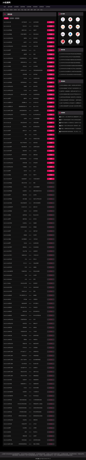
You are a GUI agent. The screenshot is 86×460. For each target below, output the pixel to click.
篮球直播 (10, 6)
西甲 (32, 9)
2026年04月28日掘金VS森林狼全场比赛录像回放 (71, 59)
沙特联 (10, 202)
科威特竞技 (24, 271)
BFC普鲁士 (35, 303)
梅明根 (34, 295)
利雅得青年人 (24, 383)
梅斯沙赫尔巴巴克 (37, 190)
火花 (26, 279)
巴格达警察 (35, 263)
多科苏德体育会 (23, 110)
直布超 (10, 42)
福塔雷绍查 (24, 154)
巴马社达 (25, 347)
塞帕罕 (34, 30)
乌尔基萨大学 (24, 367)
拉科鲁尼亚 (35, 243)
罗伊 (34, 319)
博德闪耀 (25, 435)
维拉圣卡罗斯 (24, 375)
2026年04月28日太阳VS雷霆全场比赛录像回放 (70, 62)
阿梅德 (34, 227)
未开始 (50, 182)
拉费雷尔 (35, 367)
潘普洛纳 (35, 419)
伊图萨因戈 (35, 351)
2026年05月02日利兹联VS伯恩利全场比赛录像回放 (71, 65)
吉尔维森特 (24, 239)
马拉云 (25, 186)
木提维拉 (25, 419)
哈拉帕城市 (24, 178)
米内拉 (34, 166)
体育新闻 (35, 6)
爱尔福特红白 (36, 311)
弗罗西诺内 (24, 50)
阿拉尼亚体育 (24, 122)
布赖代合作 (24, 291)
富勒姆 (25, 235)
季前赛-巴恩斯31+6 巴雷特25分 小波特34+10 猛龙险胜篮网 (73, 122)
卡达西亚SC (36, 391)
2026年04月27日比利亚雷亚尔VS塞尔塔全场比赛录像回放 (73, 74)
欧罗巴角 (35, 42)
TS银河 (35, 331)
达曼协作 (25, 379)
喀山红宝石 (35, 215)
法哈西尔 (25, 391)
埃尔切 (25, 170)
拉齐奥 (34, 194)
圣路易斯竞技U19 (23, 106)
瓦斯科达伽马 (36, 146)
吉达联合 (25, 223)
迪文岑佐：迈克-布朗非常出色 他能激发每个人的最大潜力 (73, 116)
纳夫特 (25, 211)
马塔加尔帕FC (36, 178)
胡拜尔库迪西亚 (37, 202)
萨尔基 (25, 78)
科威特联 (11, 271)
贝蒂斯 (34, 427)
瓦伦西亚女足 (24, 114)
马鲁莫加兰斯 (24, 331)
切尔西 (34, 235)
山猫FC (25, 42)
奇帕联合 (35, 339)
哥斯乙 (10, 70)
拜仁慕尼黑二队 (23, 295)
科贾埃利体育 (24, 227)
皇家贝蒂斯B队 (23, 158)
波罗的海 (25, 215)
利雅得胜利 (35, 379)
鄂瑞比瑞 (25, 343)
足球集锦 (48, 6)
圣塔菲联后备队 (37, 440)
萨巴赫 (25, 299)
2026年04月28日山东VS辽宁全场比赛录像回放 (70, 56)
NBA (4, 9)
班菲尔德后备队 (23, 399)
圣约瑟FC (35, 162)
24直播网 (6, 2)
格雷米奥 (35, 142)
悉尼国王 (35, 283)
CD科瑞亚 (35, 158)
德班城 (34, 327)
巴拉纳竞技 (35, 247)
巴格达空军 (24, 423)
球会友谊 (11, 38)
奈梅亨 (34, 435)
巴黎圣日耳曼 (36, 138)
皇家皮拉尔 (24, 355)
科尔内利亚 (24, 46)
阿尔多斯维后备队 (37, 411)
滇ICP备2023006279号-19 (45, 458)
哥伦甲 (10, 154)
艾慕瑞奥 (35, 347)
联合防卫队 (35, 363)
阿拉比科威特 (36, 271)
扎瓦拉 (25, 387)
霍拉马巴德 (24, 182)
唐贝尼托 (35, 86)
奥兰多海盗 (24, 335)
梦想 (34, 279)
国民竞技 (35, 154)
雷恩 (26, 138)
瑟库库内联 (35, 335)
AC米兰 (35, 134)
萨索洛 (34, 130)
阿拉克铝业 (35, 34)
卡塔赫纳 (25, 166)
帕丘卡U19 (35, 106)
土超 (10, 22)
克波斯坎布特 (36, 78)
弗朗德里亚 (35, 375)
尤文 (34, 50)
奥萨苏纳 (25, 219)
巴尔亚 (25, 90)
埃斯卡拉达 (35, 371)
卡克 (26, 259)
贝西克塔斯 (35, 122)
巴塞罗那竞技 (36, 94)
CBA (7, 9)
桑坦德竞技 (35, 98)
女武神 (34, 275)
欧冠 (41, 9)
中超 (22, 9)
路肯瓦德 (25, 311)
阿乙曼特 (11, 110)
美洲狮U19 (24, 102)
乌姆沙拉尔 (24, 255)
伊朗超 (10, 30)
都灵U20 (35, 207)
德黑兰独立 (24, 30)
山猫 (26, 275)
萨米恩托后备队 (23, 411)
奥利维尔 (35, 90)
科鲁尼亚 (25, 323)
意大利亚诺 (24, 363)
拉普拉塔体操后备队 (38, 407)
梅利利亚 (35, 58)
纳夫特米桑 (35, 387)
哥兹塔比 (25, 126)
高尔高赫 (25, 198)
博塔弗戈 (25, 247)
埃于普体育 (24, 22)
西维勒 (25, 339)
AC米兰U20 (24, 207)
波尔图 (25, 174)
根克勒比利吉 (36, 126)
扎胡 (26, 267)
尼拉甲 (10, 178)
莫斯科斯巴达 (24, 62)
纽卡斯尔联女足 (37, 114)
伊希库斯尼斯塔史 (23, 444)
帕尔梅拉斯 (24, 146)
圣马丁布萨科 (24, 359)
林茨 (26, 431)
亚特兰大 (25, 130)
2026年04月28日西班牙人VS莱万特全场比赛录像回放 (72, 71)
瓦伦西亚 (25, 427)
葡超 (10, 66)
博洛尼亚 (25, 194)
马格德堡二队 (24, 315)
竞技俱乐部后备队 (23, 407)
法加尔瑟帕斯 (36, 186)
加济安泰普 (35, 22)
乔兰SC (25, 263)
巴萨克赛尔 (35, 26)
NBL (19, 9)
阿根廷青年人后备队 (38, 403)
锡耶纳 (25, 38)
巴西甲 (10, 142)
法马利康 (35, 66)
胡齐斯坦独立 (24, 82)
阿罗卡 (34, 174)
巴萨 (34, 170)
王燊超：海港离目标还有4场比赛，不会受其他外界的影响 (73, 128)
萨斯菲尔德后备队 (23, 415)
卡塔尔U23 (35, 255)
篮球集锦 (41, 6)
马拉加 (25, 243)
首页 (5, 6)
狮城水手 (35, 323)
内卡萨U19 (35, 102)
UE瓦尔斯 (35, 46)
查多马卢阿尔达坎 (37, 198)
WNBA (15, 9)
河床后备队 (24, 440)
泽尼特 (34, 62)
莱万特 (34, 219)
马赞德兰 (35, 82)
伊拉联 (10, 259)
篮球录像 (22, 6)
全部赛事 (6, 18)
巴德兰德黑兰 (24, 34)
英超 (25, 9)
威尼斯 (25, 54)
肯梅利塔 (35, 251)
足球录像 (29, 6)
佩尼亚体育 (35, 343)
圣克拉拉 (25, 66)
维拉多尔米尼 (24, 371)
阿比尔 (34, 259)
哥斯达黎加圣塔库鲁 (38, 70)
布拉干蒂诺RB (23, 142)
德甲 (35, 9)
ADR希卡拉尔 (24, 70)
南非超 (10, 327)
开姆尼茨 (35, 307)
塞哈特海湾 (35, 287)
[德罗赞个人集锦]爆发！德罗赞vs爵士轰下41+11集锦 (72, 91)
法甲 (38, 9)
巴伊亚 (34, 150)
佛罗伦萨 (35, 231)
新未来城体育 (24, 202)
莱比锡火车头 (24, 307)
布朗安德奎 (35, 355)
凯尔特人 (35, 431)
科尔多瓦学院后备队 (22, 403)
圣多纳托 (35, 38)
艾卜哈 (25, 287)
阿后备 (10, 399)
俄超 (10, 62)
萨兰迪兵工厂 (24, 351)
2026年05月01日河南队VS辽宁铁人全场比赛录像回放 (72, 68)
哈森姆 (34, 223)
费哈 (34, 291)
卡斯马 (25, 395)
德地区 (10, 295)
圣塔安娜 (25, 74)
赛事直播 (10, 14)
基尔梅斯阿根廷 (37, 359)
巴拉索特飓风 (36, 118)
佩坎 (34, 182)
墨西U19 (11, 102)
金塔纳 (25, 118)
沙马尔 (34, 423)
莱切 (34, 54)
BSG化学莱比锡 (37, 315)
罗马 (26, 231)
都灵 (26, 134)
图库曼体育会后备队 (38, 415)
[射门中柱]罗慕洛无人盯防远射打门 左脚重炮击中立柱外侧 (73, 103)
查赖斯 (25, 86)
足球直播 (16, 6)
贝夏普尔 (35, 299)
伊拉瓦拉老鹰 (24, 283)
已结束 (50, 22)
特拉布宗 (25, 26)
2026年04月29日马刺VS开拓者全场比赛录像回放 (71, 53)
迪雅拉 (34, 267)
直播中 (50, 178)
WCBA (11, 9)
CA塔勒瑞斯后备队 (37, 399)
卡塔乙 (10, 255)
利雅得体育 (35, 383)
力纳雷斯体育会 (23, 58)
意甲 (28, 9)
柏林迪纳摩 (24, 303)
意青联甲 (11, 207)
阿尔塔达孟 (35, 395)
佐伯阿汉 (25, 190)
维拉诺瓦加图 (24, 94)
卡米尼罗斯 (35, 110)
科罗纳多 (35, 74)
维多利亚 (25, 150)
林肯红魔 (25, 162)
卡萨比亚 (35, 239)
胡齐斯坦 (35, 211)
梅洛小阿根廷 (36, 444)
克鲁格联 (25, 327)
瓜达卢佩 (25, 251)
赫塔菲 (25, 98)
